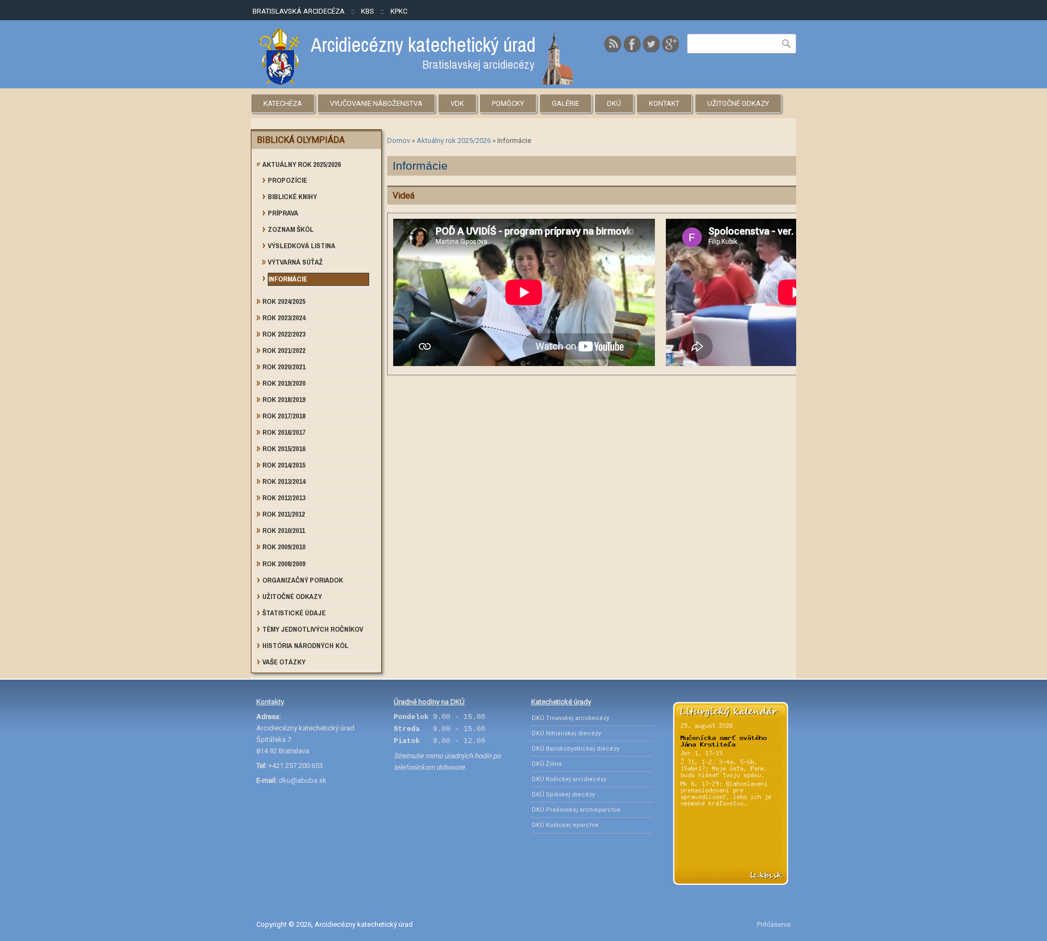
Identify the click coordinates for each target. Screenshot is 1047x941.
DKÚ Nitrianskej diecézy (566, 733)
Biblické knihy (292, 196)
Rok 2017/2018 (283, 416)
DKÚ (614, 103)
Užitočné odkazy (738, 103)
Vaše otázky (283, 662)
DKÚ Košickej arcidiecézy (569, 779)
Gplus (670, 43)
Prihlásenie (774, 924)
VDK (457, 103)
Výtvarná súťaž (295, 262)
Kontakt (664, 103)
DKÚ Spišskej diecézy (563, 794)
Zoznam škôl (291, 229)
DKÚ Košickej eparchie (565, 825)
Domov (398, 140)
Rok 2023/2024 (283, 317)
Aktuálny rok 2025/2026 (454, 140)
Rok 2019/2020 (283, 383)
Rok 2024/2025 (283, 301)
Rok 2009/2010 (283, 547)
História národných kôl (305, 645)
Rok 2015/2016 (283, 448)
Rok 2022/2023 (283, 334)
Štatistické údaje (294, 613)
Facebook (632, 43)
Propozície (287, 180)
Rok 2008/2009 (283, 564)
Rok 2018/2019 (283, 399)
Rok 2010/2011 (283, 530)
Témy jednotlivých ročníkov (312, 629)
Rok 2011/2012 (283, 514)
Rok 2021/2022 (283, 350)
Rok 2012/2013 (283, 498)
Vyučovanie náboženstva (376, 103)
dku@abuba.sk (303, 780)
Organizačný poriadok (302, 580)
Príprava (283, 213)
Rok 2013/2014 (283, 481)
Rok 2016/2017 (283, 432)
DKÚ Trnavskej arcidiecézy (570, 718)
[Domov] (416, 82)
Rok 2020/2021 (283, 367)
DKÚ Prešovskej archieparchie (576, 809)
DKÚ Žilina (547, 764)
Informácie (287, 279)
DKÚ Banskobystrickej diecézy (575, 748)
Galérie (565, 103)
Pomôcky (508, 103)
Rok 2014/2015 (283, 465)
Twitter (651, 43)
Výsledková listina (301, 245)
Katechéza (282, 103)
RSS (613, 43)
